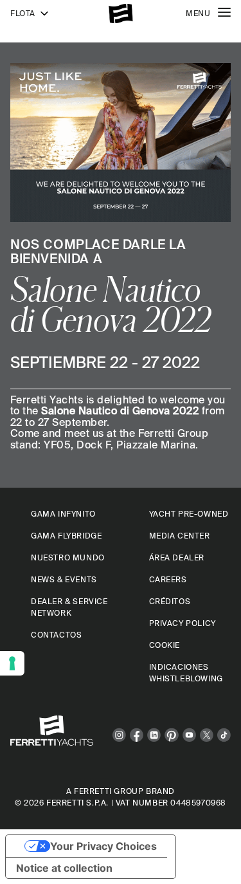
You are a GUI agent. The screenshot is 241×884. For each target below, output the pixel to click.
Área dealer (177, 557)
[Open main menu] (224, 13)
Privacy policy (182, 623)
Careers (168, 579)
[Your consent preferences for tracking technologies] (12, 663)
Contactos (56, 635)
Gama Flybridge (66, 535)
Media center (179, 535)
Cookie (165, 645)
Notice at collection (64, 867)
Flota (22, 13)
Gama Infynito (63, 514)
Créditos (170, 601)
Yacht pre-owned (189, 514)
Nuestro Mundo (68, 557)
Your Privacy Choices (103, 846)
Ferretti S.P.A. (77, 802)
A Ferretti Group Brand (120, 791)
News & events (64, 579)
